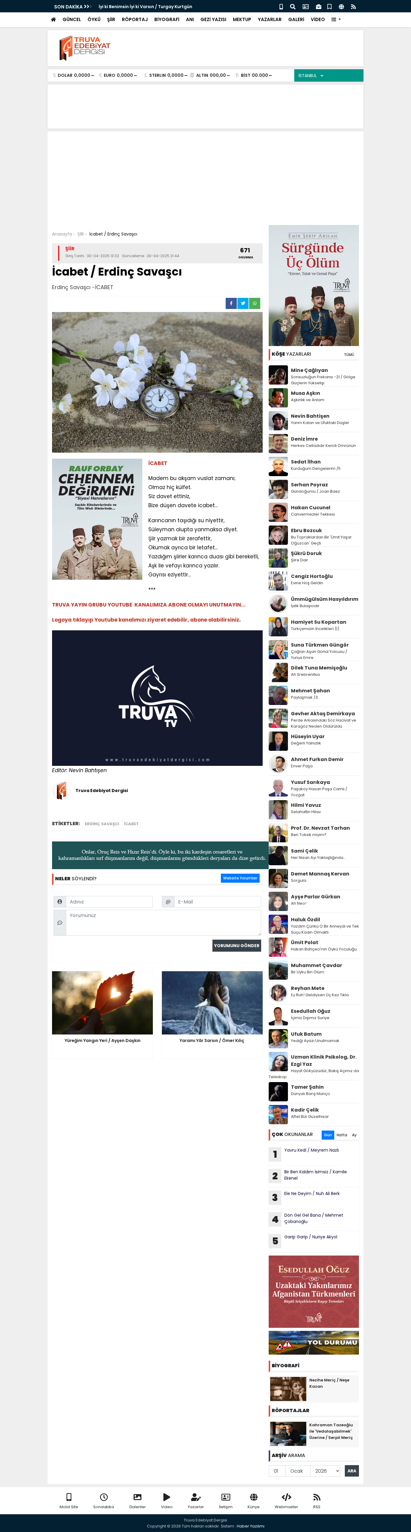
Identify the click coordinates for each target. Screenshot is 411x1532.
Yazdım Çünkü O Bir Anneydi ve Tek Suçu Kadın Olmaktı (325, 929)
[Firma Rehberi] (318, 6)
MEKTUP (242, 19)
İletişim (226, 1507)
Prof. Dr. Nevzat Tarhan (320, 828)
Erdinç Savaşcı (102, 824)
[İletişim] (306, 6)
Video (167, 1507)
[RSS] (353, 6)
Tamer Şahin (307, 1087)
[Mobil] (281, 6)
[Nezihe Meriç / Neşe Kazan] (288, 1389)
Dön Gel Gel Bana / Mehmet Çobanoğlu (307, 1219)
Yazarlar (196, 1507)
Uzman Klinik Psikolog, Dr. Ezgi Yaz (324, 1060)
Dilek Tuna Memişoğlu (319, 667)
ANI (190, 19)
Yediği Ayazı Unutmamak (315, 1041)
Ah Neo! (298, 903)
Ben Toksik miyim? (308, 835)
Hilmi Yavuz (306, 805)
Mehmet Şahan (310, 690)
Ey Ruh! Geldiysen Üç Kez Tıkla (320, 995)
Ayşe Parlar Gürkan (315, 896)
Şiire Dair (299, 560)
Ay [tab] (354, 1134)
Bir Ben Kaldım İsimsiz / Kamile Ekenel (309, 1176)
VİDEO (318, 19)
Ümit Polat (304, 942)
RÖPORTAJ (135, 19)
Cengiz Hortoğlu (312, 576)
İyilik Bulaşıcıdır (305, 606)
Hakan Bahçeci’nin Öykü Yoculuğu (324, 949)
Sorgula (298, 880)
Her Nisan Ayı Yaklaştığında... (318, 857)
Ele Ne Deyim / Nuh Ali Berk (306, 1197)
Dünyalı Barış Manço (310, 1094)
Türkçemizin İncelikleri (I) (315, 629)
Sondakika (103, 1507)
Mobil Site (69, 1507)
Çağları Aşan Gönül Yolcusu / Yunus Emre (319, 654)
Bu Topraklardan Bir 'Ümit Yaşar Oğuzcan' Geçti (321, 540)
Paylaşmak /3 (304, 697)
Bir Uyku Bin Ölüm (308, 972)
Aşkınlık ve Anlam (307, 400)
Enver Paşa (302, 766)
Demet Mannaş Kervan (320, 873)
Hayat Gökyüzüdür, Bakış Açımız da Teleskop (314, 1074)
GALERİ (296, 19)
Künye (254, 1507)
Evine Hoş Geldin (307, 583)
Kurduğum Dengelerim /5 (316, 468)
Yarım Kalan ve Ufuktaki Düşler (320, 423)
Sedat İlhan (306, 461)
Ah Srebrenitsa (305, 674)
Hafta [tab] (342, 1134)
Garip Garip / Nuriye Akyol (305, 1241)
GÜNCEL (72, 19)
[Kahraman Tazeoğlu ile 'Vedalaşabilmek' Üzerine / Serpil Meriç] (288, 1434)
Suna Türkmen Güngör (320, 644)
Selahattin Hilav (306, 812)
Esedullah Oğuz (310, 1011)
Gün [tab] (328, 1134)
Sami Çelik (304, 850)
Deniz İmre (304, 438)
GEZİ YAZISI (213, 19)
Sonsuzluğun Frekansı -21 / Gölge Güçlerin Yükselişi (323, 380)
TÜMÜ (349, 354)
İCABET (131, 824)
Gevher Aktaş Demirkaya (323, 713)
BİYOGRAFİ (166, 19)
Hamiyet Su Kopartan (318, 622)
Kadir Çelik (305, 1109)
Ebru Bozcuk (306, 530)
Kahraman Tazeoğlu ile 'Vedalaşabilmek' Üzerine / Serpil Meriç (331, 1431)
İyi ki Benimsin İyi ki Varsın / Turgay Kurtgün (145, 7)
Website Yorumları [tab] (240, 878)
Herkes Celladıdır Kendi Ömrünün (323, 445)
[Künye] (341, 6)
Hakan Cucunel (310, 507)
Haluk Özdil (305, 919)
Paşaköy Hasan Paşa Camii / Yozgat (319, 792)
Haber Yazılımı (250, 1526)
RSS (316, 1507)
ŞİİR (111, 19)
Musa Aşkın (305, 393)
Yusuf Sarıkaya (310, 782)
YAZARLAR (270, 19)
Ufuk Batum (306, 1034)
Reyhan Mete (307, 988)
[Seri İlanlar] (329, 6)
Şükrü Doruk (306, 553)
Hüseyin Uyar (308, 736)
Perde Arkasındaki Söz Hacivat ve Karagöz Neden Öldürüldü (323, 723)
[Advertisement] (205, 180)
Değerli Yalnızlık (306, 743)
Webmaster (286, 1507)
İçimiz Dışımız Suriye (310, 1018)
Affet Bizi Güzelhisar (310, 1116)
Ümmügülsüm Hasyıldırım (324, 599)
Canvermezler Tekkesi (313, 514)
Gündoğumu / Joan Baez (315, 491)
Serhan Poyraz (309, 484)
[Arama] (292, 6)
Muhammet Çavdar (316, 965)
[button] (336, 19)
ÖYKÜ (94, 19)
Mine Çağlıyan (309, 370)
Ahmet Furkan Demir (317, 759)
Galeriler (137, 1507)
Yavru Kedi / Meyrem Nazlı (306, 1154)
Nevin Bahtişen (310, 416)
